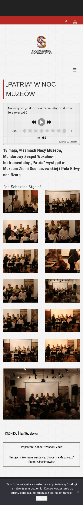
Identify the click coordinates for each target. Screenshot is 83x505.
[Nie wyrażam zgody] (78, 492)
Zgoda (41, 498)
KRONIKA (11, 433)
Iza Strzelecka (29, 433)
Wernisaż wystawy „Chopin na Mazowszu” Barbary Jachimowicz (41, 459)
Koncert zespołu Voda (41, 447)
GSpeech (73, 142)
